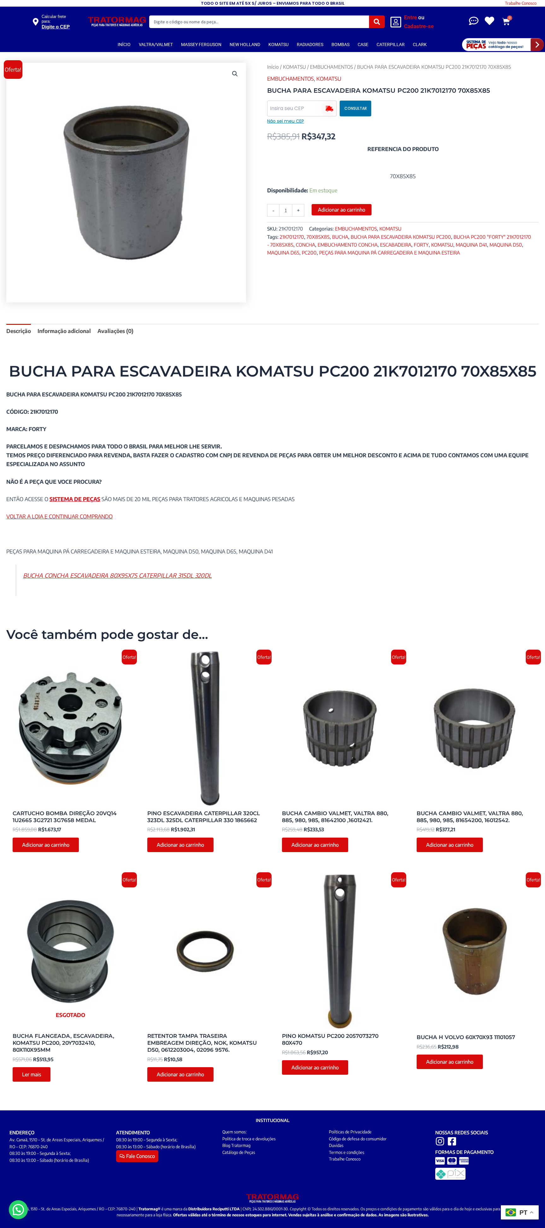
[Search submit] (377, 21)
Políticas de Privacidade (350, 1131)
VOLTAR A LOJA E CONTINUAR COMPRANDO (59, 516)
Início (273, 67)
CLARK (420, 44)
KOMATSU (278, 44)
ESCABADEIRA (395, 245)
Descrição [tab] (18, 330)
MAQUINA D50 (505, 245)
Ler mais (31, 1074)
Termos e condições (346, 1152)
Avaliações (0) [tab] (115, 330)
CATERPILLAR (391, 44)
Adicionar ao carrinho (341, 210)
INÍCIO (124, 44)
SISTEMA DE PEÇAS (75, 498)
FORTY (421, 245)
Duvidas (336, 1145)
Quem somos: (234, 1131)
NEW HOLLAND (245, 44)
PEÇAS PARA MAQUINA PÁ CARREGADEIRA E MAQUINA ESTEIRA (389, 252)
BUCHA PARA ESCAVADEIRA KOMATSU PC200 (401, 237)
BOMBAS (340, 44)
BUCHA (340, 237)
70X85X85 (318, 237)
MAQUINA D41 (471, 245)
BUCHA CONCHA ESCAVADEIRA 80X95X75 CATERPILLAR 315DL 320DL (117, 575)
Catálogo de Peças (238, 1152)
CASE (363, 44)
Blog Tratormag (236, 1145)
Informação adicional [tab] (64, 330)
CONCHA (305, 245)
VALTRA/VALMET (156, 44)
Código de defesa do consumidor (358, 1138)
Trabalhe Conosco (520, 3)
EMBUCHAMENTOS (331, 67)
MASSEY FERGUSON (201, 44)
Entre (410, 17)
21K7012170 (292, 237)
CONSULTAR (355, 108)
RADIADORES (310, 44)
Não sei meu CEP (285, 121)
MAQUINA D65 (283, 252)
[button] (235, 73)
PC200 (309, 252)
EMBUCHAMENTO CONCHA (348, 245)
